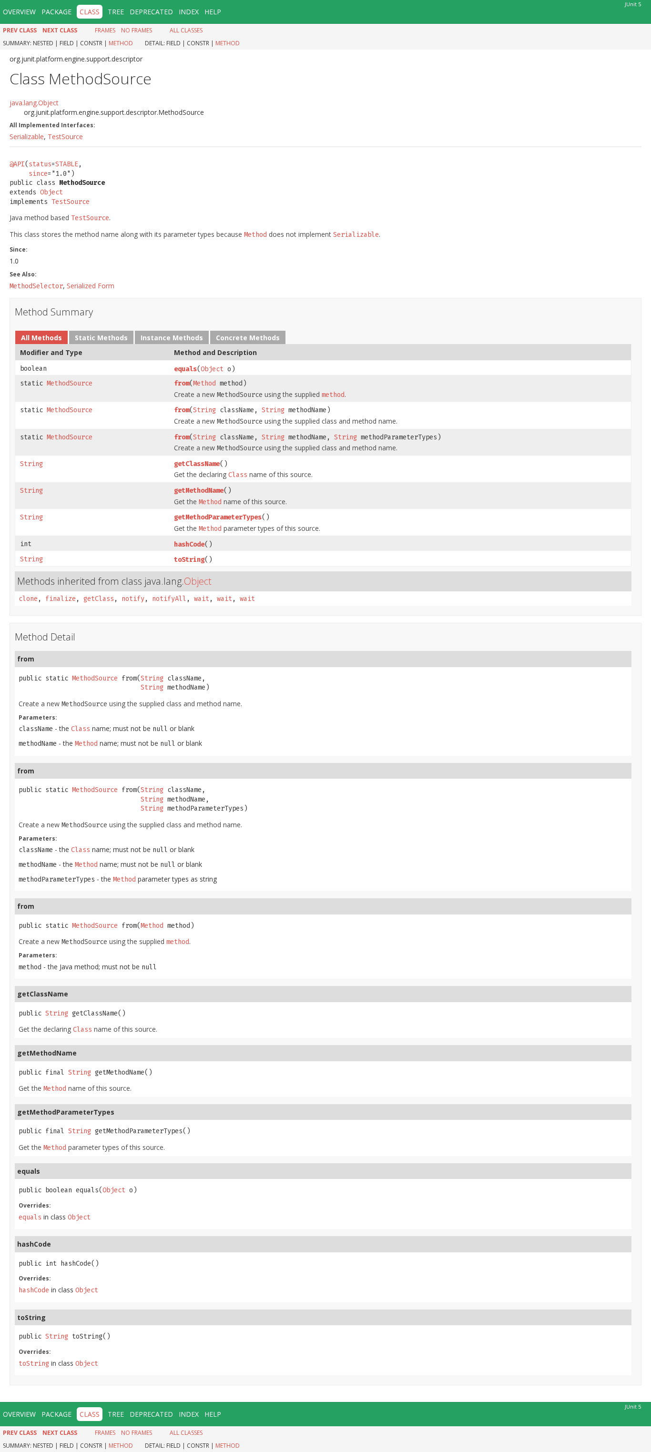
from (181, 383)
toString (189, 560)
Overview (19, 11)
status (40, 164)
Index (189, 11)
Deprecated (151, 11)
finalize (60, 599)
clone (28, 599)
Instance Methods (172, 337)
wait (201, 599)
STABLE (66, 164)
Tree (116, 11)
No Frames (136, 30)
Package (56, 11)
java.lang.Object (34, 102)
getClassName (197, 464)
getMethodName (199, 491)
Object (51, 192)
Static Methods (101, 337)
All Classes (186, 30)
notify (133, 599)
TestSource (65, 136)
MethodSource (69, 383)
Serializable (27, 136)
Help (212, 11)
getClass (98, 599)
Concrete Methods (248, 337)
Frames (105, 30)
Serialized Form (90, 285)
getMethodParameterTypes (218, 517)
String (204, 410)
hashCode (189, 544)
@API (17, 164)
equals (185, 369)
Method (121, 43)
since (38, 174)
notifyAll (169, 599)
